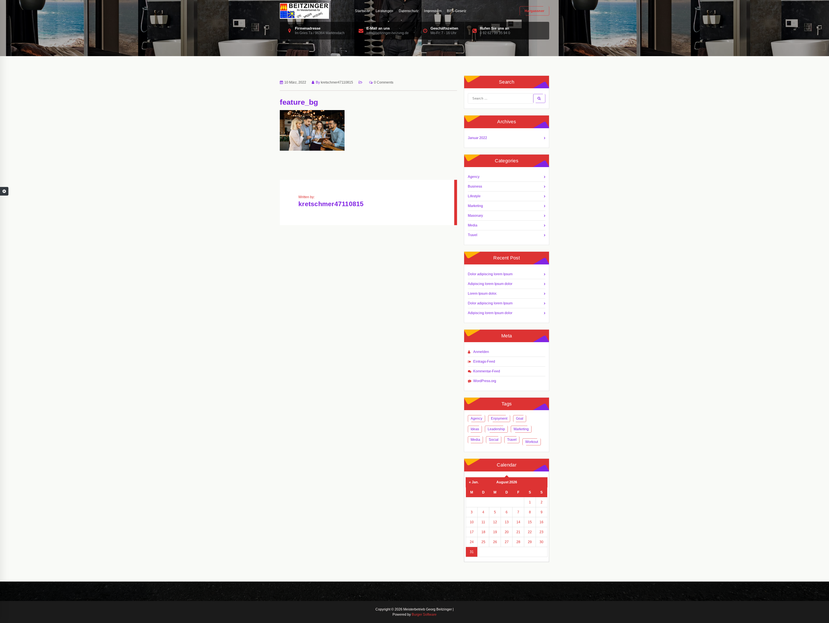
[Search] (539, 98)
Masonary (475, 215)
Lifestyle (474, 196)
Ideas (475, 429)
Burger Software (424, 614)
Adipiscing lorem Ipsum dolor (490, 284)
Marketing (475, 206)
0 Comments (383, 82)
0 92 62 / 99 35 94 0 (495, 33)
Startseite (362, 11)
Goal (519, 418)
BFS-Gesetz (456, 11)
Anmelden (481, 352)
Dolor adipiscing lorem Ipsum (490, 274)
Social (493, 439)
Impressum (432, 11)
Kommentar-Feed (486, 371)
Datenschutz (409, 11)
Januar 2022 (477, 138)
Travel (472, 235)
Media (472, 225)
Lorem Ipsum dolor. (482, 293)
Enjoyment (499, 418)
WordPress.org (484, 381)
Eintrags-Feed (484, 361)
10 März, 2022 (295, 82)
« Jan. (474, 482)
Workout (531, 442)
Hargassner (534, 11)
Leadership (496, 429)
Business (475, 186)
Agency (473, 177)
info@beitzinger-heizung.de (387, 33)
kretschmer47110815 (337, 82)
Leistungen (384, 11)
